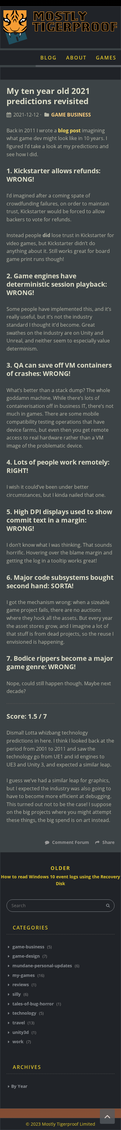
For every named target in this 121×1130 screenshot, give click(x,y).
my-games (23, 975)
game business (71, 114)
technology (24, 1013)
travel (18, 1023)
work (18, 1041)
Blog (48, 57)
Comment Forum (70, 842)
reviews (20, 984)
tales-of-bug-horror (33, 1004)
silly (16, 994)
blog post (69, 130)
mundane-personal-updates (42, 966)
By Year (19, 1086)
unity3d (20, 1032)
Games (106, 57)
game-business (28, 947)
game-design (26, 956)
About (76, 57)
